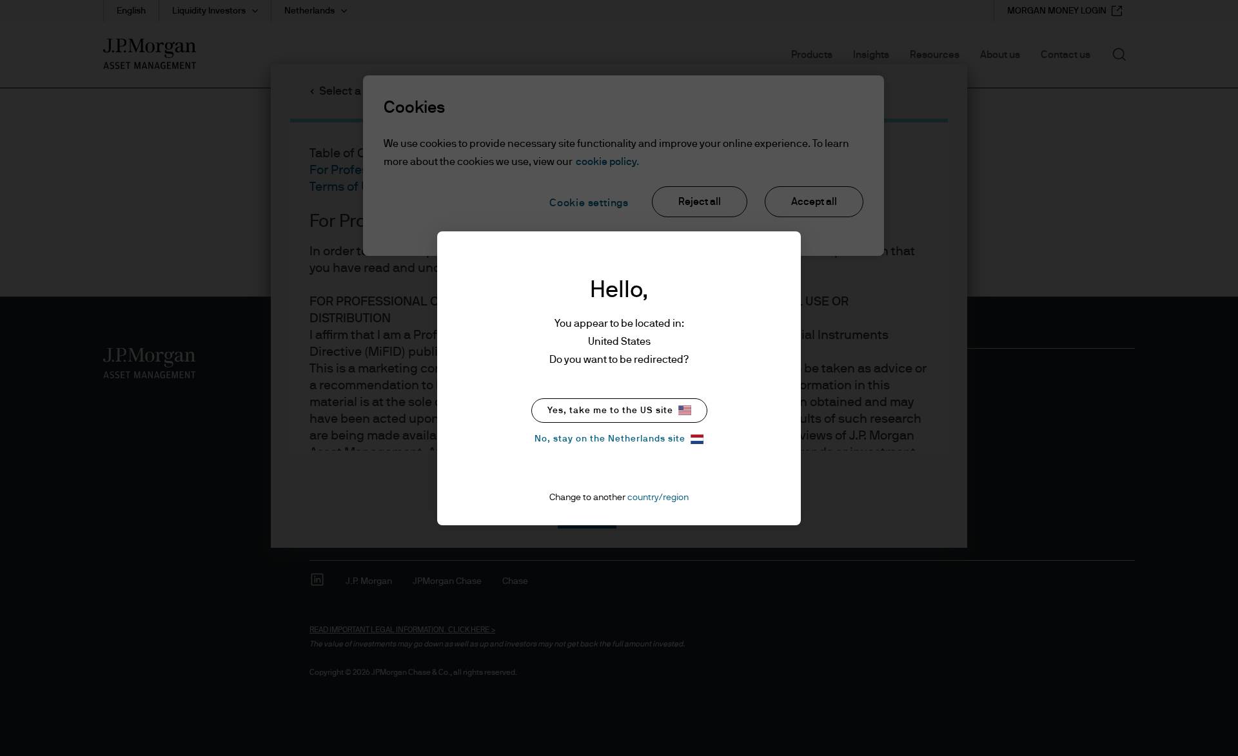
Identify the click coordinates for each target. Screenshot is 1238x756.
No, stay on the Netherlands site (610, 438)
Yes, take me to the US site (610, 410)
